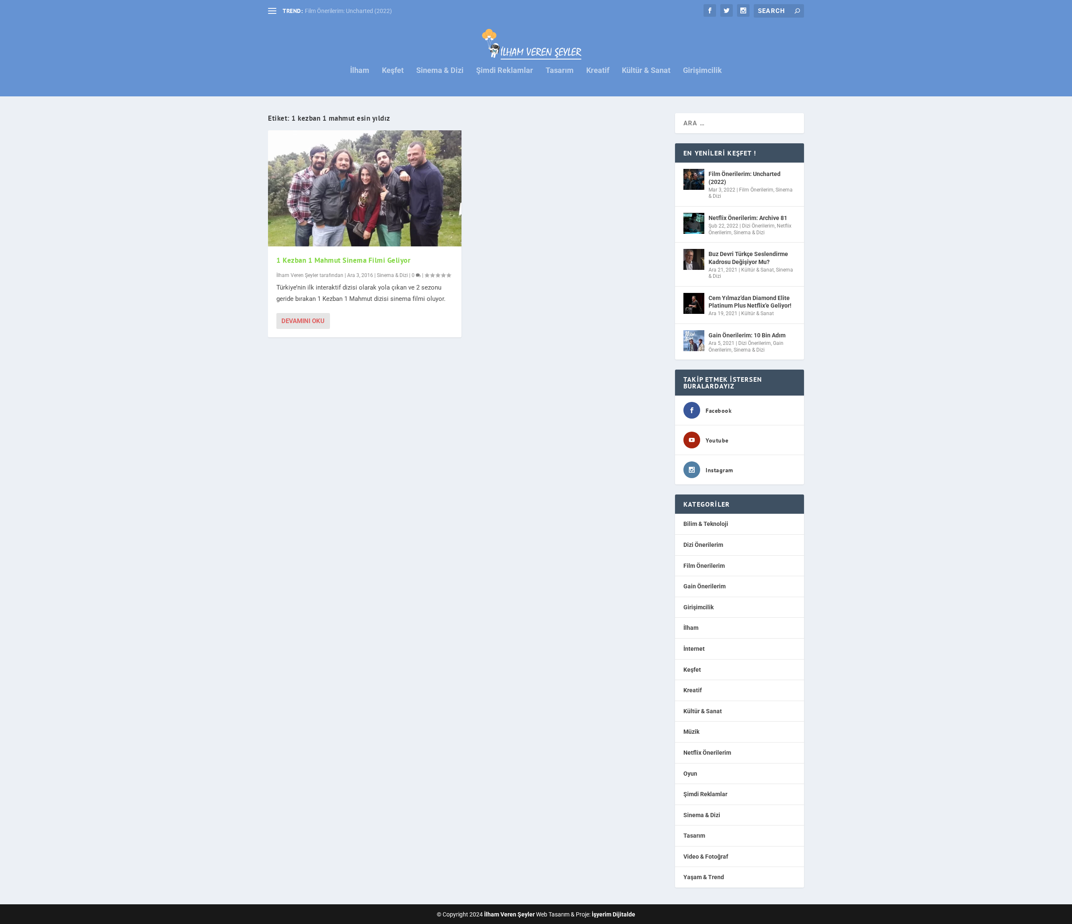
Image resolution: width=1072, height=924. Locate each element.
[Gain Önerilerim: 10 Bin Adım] (693, 340)
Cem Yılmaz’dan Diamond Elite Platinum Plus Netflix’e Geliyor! (750, 302)
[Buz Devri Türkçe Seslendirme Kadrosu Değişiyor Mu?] (693, 259)
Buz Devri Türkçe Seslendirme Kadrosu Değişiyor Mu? (748, 258)
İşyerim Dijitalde (613, 914)
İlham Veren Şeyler (297, 275)
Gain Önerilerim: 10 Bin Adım (747, 335)
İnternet (694, 648)
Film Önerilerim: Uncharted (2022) (348, 11)
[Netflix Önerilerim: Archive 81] (693, 223)
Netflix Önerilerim (707, 752)
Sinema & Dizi (440, 71)
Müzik (691, 731)
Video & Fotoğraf (705, 856)
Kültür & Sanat (646, 71)
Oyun (690, 773)
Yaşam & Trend (703, 877)
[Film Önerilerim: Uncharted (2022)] (693, 179)
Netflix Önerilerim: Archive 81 (748, 218)
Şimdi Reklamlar (504, 71)
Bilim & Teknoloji (705, 523)
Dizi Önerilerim (758, 226)
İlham (359, 71)
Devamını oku (303, 321)
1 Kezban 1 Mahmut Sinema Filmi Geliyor (343, 260)
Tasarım (560, 71)
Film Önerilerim (756, 190)
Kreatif (597, 71)
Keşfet (393, 71)
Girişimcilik (702, 71)
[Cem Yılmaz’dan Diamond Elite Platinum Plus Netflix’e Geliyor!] (693, 303)
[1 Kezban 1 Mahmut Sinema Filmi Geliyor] (364, 188)
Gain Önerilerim (704, 586)
